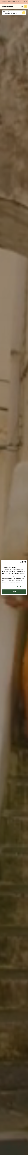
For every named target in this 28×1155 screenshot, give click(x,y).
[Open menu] (25, 6)
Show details (20, 587)
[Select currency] (19, 6)
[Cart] (22, 6)
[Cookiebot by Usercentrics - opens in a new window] (20, 562)
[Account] (16, 6)
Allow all (14, 591)
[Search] (23, 12)
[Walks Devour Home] (7, 6)
